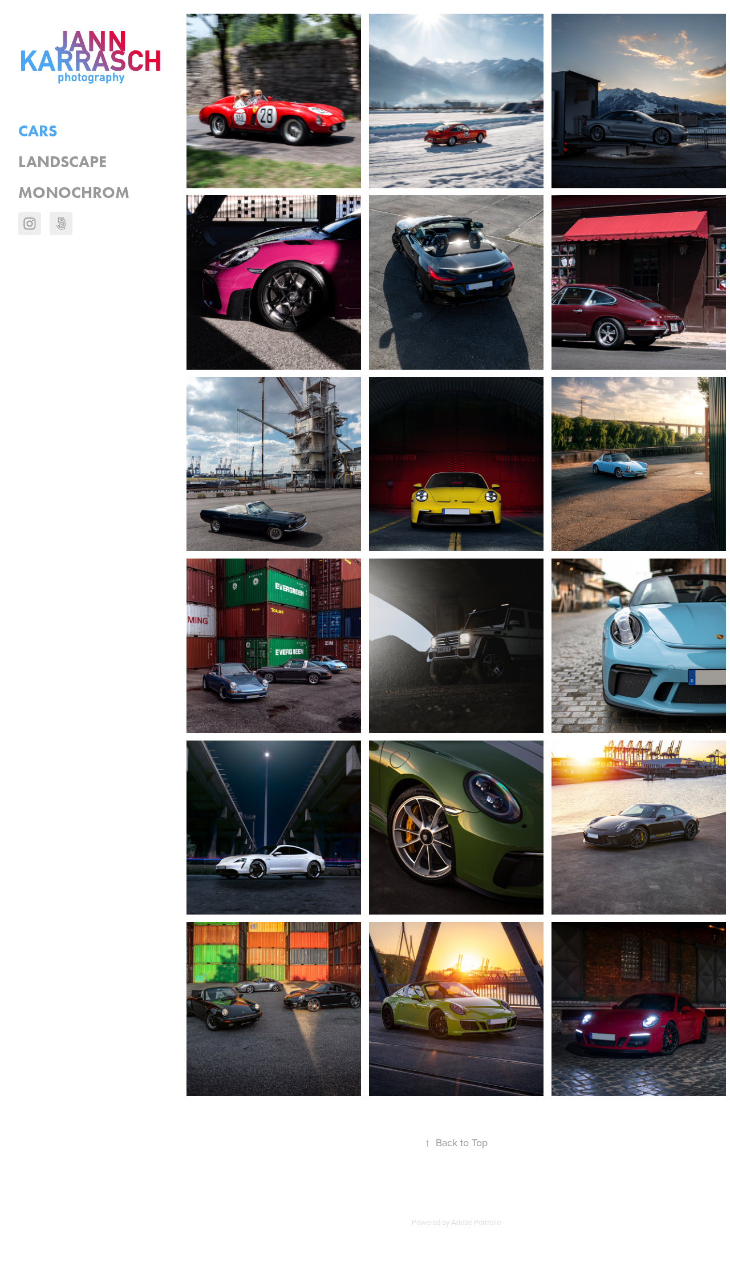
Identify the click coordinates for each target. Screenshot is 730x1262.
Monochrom (73, 192)
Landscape (62, 161)
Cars (37, 130)
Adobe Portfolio (476, 1222)
